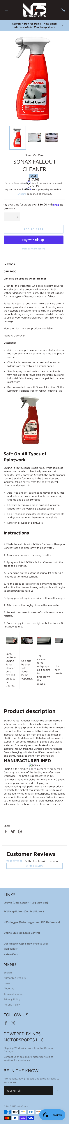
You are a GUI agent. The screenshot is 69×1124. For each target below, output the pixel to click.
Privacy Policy (12, 999)
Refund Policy (12, 1004)
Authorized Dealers (15, 977)
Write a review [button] (34, 865)
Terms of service (13, 993)
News (7, 983)
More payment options (33, 248)
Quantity (9, 208)
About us (9, 988)
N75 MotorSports (20, 1106)
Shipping (21, 193)
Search (8, 972)
